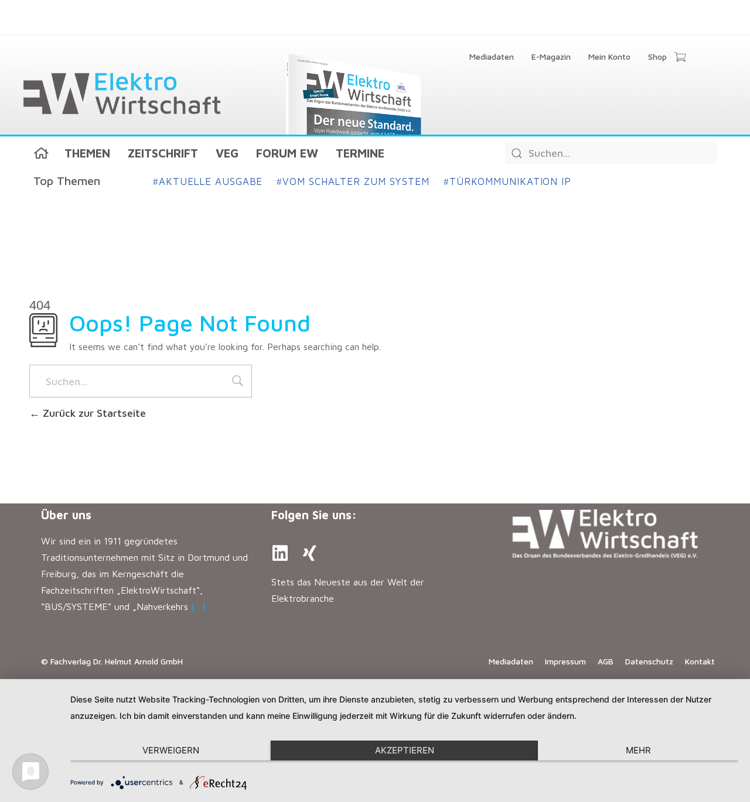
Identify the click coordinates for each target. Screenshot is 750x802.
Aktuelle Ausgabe (207, 181)
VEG (227, 153)
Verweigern (170, 750)
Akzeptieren (404, 750)
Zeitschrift (163, 153)
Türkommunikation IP (507, 181)
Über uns (66, 515)
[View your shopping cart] (680, 58)
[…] (198, 606)
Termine (360, 153)
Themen (87, 153)
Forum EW (287, 153)
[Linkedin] (280, 553)
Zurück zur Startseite (93, 413)
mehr (638, 750)
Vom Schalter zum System (353, 181)
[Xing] (309, 553)
